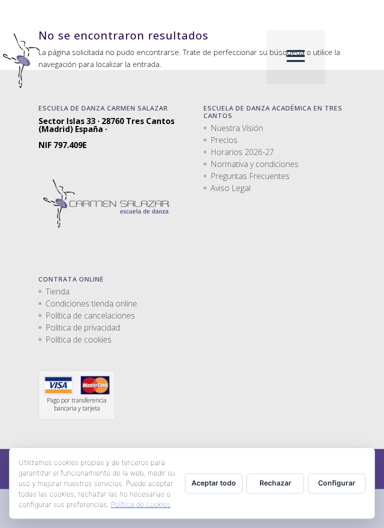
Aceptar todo (214, 482)
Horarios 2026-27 (242, 152)
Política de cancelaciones (90, 315)
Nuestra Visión (236, 128)
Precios (224, 140)
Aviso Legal (230, 188)
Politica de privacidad (83, 327)
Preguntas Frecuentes (250, 176)
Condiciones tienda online (91, 303)
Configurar (337, 482)
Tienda (58, 291)
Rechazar (276, 482)
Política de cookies (79, 339)
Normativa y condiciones (254, 164)
